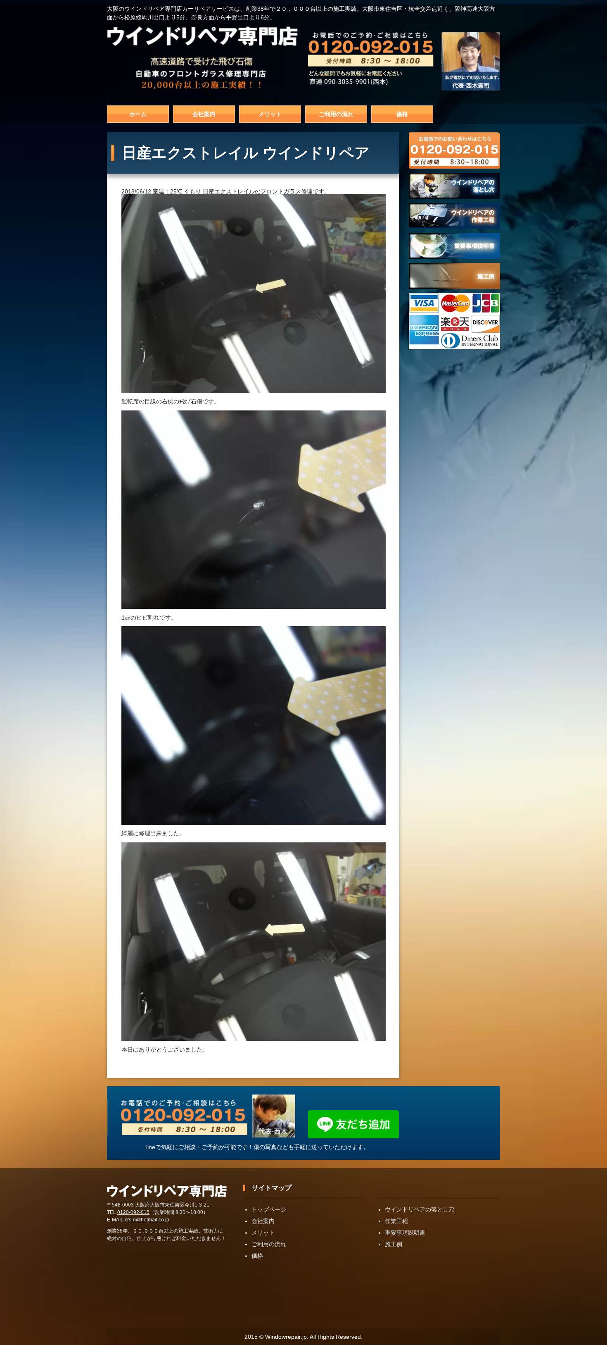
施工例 (393, 1244)
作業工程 (396, 1221)
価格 (402, 114)
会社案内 (204, 114)
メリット (270, 114)
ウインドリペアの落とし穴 (419, 1209)
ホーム (138, 114)
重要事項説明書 (405, 1232)
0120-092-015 (133, 1212)
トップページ (268, 1209)
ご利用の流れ (336, 114)
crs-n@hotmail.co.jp (147, 1220)
